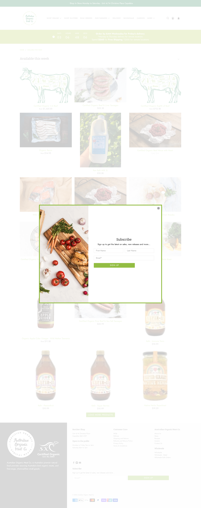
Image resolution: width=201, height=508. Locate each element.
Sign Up (114, 265)
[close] (158, 208)
